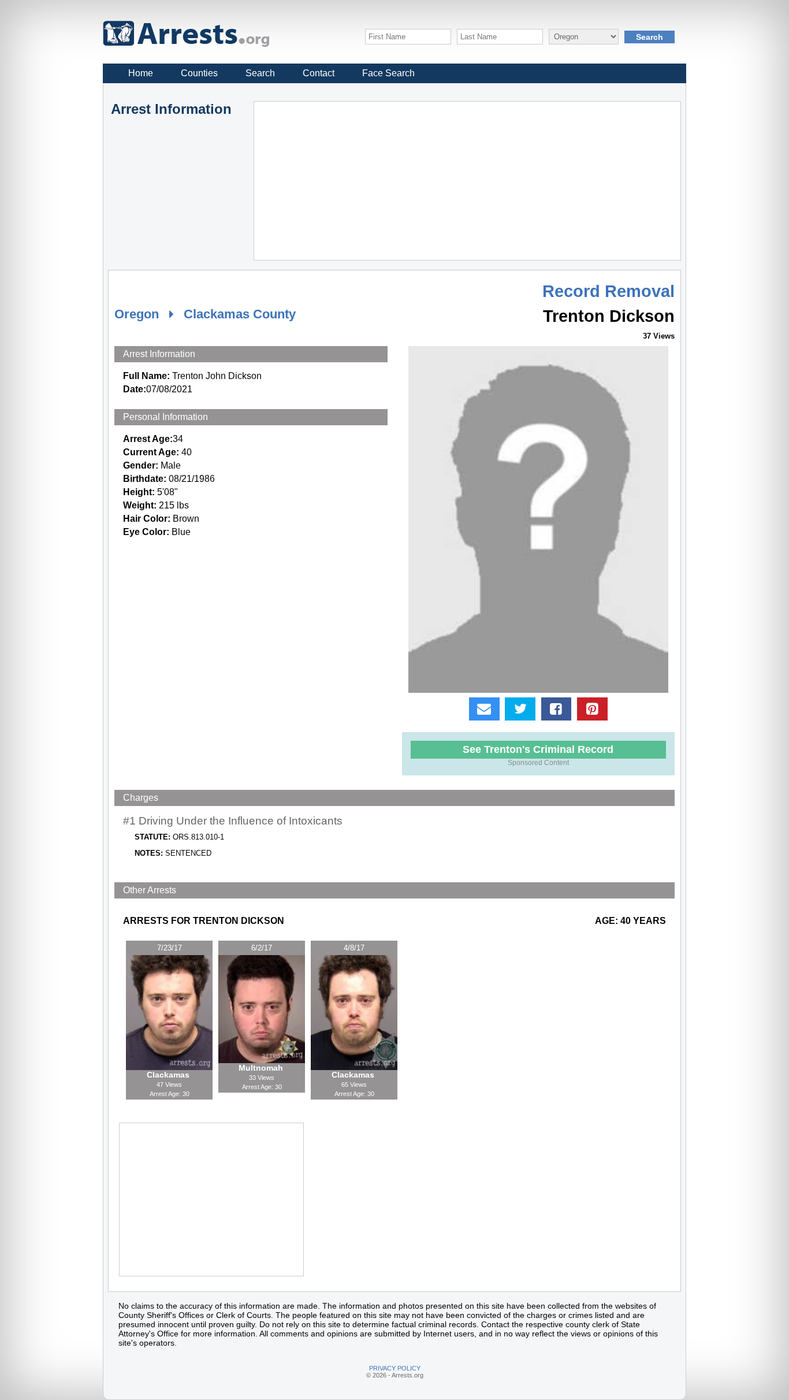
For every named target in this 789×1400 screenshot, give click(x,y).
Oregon (136, 314)
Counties (199, 73)
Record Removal (608, 291)
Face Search (388, 73)
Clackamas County (240, 314)
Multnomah (262, 1067)
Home (140, 73)
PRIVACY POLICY (394, 1368)
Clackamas (169, 1074)
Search (260, 73)
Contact (318, 73)
